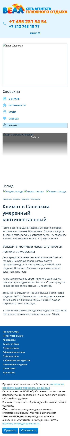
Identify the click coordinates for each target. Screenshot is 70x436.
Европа (25, 198)
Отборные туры (11, 356)
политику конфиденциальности (20, 423)
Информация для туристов (16, 360)
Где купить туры (11, 331)
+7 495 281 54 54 (28, 21)
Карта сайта (9, 372)
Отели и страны (11, 348)
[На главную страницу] (35, 11)
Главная (7, 198)
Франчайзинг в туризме (15, 364)
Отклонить (28, 430)
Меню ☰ (35, 33)
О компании (9, 368)
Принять (10, 430)
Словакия (35, 198)
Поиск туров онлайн (13, 335)
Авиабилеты (9, 339)
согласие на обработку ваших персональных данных (33, 386)
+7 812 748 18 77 (24, 26)
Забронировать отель (14, 352)
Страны (16, 198)
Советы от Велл (11, 344)
